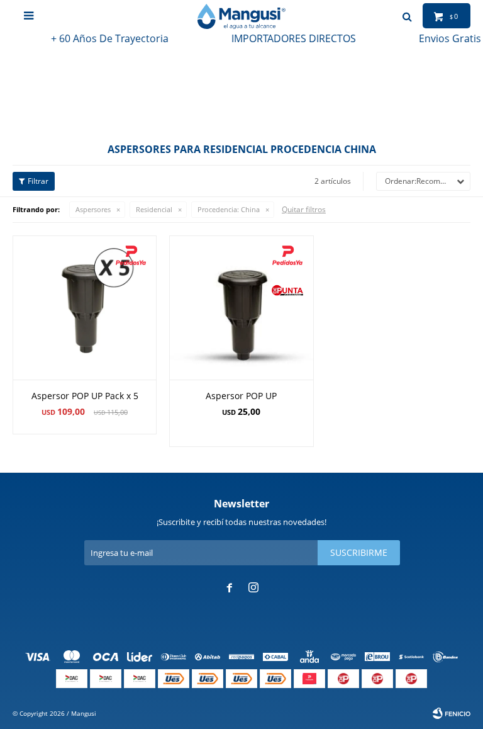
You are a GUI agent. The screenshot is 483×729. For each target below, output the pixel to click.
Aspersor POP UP (241, 396)
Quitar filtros (304, 209)
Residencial (154, 209)
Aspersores (93, 209)
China (228, 209)
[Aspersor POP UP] (241, 307)
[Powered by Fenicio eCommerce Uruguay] (451, 713)
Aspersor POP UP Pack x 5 (84, 396)
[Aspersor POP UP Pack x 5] (85, 307)
